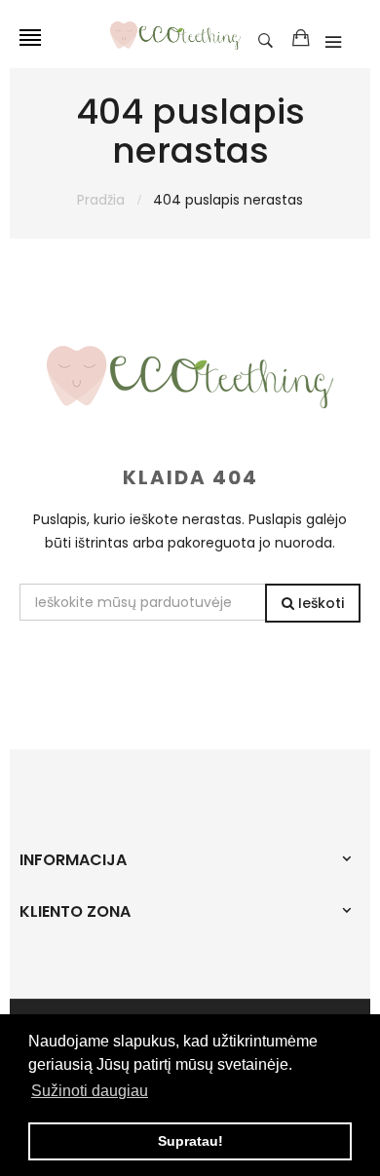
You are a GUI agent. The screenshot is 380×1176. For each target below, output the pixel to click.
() (301, 39)
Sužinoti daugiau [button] (89, 1090)
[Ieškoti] (270, 39)
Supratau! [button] (190, 1141)
